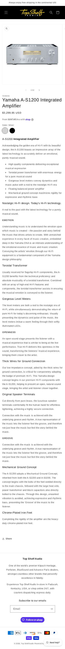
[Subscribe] (51, 609)
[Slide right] (39, 90)
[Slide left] (26, 90)
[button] (6, 12)
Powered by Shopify (42, 643)
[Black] (12, 130)
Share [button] (9, 538)
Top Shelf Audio (27, 643)
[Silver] (5, 130)
